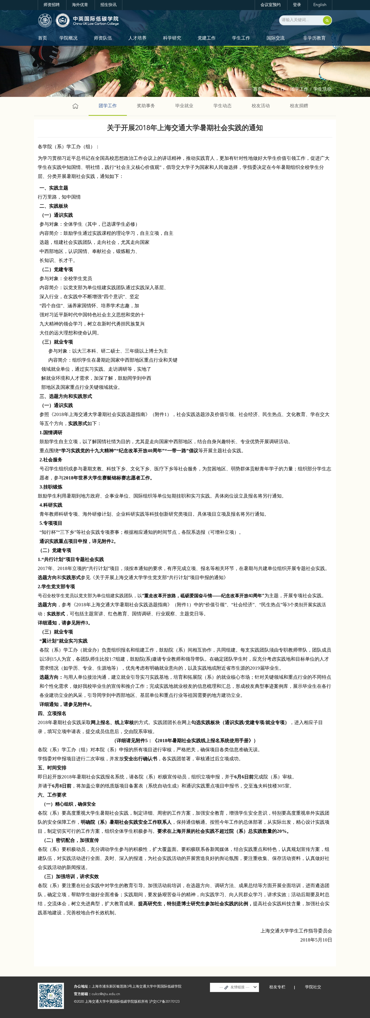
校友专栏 (277, 987)
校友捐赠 (299, 106)
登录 (297, 5)
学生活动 (322, 89)
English (319, 5)
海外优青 (80, 5)
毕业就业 (184, 106)
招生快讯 (108, 5)
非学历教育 (314, 38)
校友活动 (261, 106)
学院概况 (68, 38)
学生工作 (241, 38)
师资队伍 (103, 38)
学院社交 (313, 987)
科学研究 (172, 38)
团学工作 (299, 89)
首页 (42, 38)
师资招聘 (52, 5)
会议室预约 (271, 5)
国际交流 (276, 38)
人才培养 (137, 38)
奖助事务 (146, 106)
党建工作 (207, 38)
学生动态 (222, 106)
